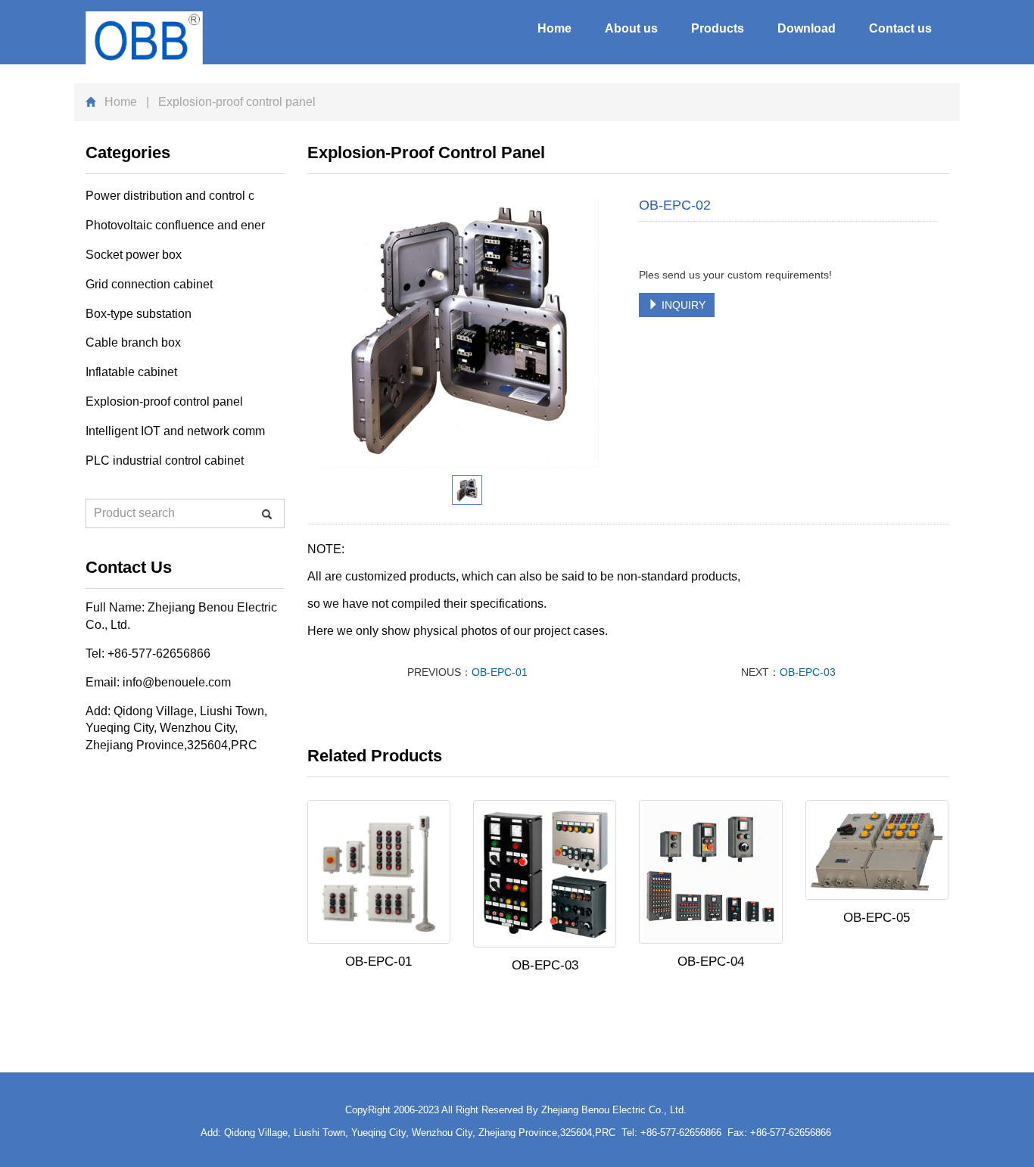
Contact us (900, 28)
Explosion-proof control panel (164, 401)
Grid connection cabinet (149, 284)
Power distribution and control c (170, 195)
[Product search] (267, 514)
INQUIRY (682, 305)
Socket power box (134, 254)
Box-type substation (139, 313)
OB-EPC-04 (710, 961)
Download (806, 28)
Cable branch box (133, 342)
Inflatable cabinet (131, 372)
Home (554, 28)
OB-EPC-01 (500, 672)
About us (631, 28)
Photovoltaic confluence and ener (175, 225)
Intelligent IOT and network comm (175, 431)
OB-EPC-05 (876, 917)
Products (717, 28)
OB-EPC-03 (808, 672)
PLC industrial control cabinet (165, 460)
